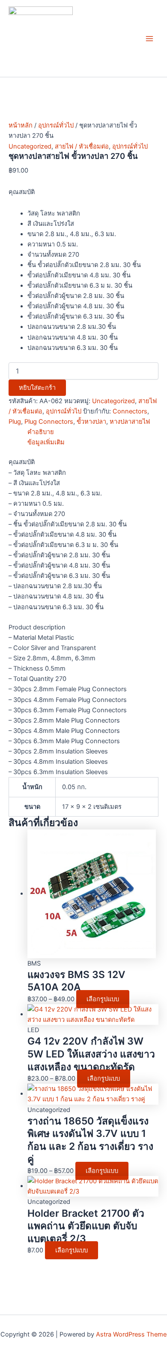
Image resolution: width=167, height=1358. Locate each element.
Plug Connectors (48, 421)
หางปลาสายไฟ (130, 421)
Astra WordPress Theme (131, 1334)
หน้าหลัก (21, 125)
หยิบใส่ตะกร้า (37, 388)
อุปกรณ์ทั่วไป (56, 125)
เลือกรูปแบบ (102, 999)
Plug (15, 421)
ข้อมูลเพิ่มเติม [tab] (46, 442)
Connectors (130, 411)
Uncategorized (30, 146)
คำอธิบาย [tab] (40, 432)
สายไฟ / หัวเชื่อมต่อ (82, 146)
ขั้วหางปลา (91, 421)
